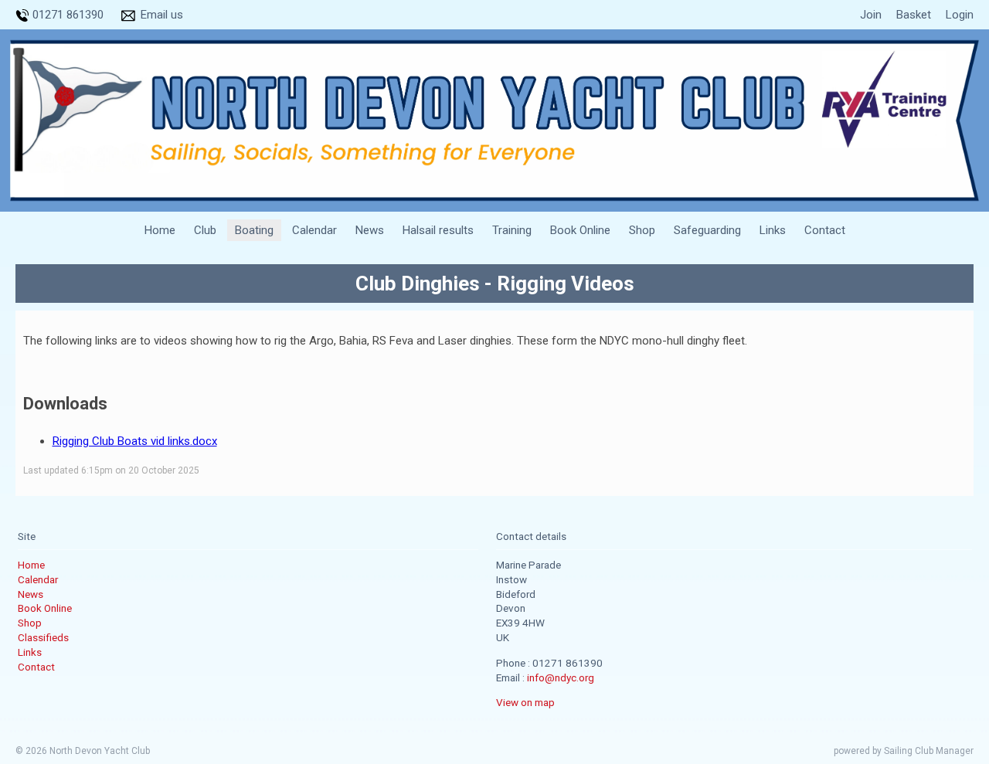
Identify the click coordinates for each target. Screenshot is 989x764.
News (369, 230)
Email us (162, 15)
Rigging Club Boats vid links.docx (135, 441)
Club (205, 230)
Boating (254, 230)
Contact (824, 230)
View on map (525, 702)
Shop (642, 230)
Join (871, 15)
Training (512, 230)
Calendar (314, 230)
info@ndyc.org (560, 677)
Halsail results (438, 230)
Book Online (580, 230)
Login (960, 15)
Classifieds (43, 637)
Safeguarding (707, 230)
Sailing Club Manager (929, 750)
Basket (913, 15)
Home (159, 230)
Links (773, 230)
